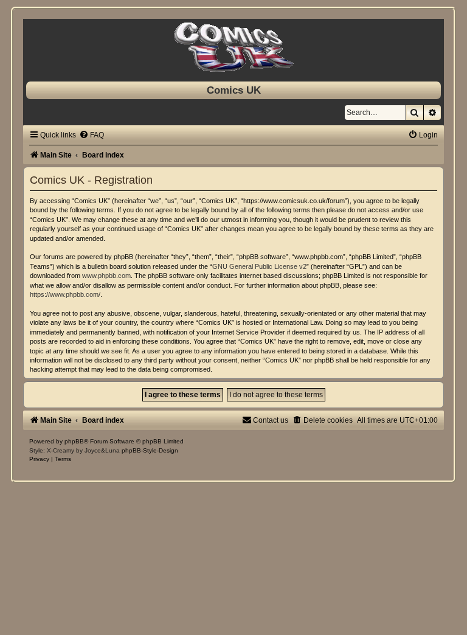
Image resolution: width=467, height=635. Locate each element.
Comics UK (234, 90)
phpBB (74, 441)
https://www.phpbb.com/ (65, 294)
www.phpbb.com (106, 275)
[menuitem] (91, 135)
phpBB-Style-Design (150, 450)
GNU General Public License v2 (259, 266)
